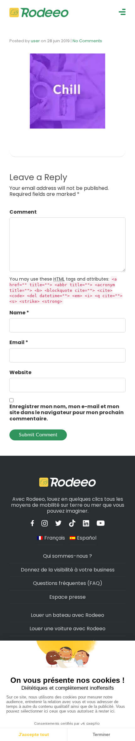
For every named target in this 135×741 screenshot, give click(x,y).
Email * (18, 342)
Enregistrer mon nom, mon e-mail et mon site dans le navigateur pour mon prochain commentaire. (66, 412)
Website (20, 372)
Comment (23, 212)
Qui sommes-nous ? (67, 556)
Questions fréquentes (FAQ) (67, 583)
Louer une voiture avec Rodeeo (67, 628)
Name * (19, 312)
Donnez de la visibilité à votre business (68, 569)
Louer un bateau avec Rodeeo (67, 615)
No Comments (87, 41)
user (35, 41)
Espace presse (67, 597)
